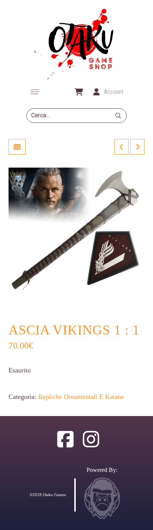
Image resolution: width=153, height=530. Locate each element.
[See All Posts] (17, 147)
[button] (34, 92)
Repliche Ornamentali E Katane (81, 396)
